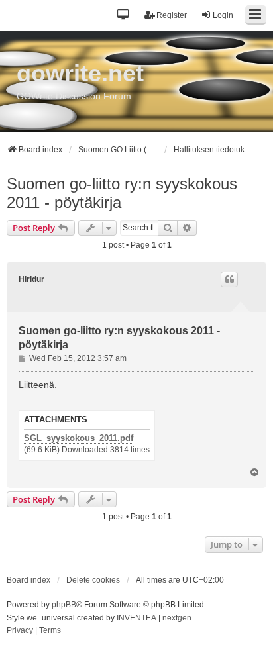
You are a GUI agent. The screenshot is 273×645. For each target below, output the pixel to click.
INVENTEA (136, 617)
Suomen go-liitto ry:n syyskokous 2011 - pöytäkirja (122, 193)
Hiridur (31, 279)
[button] (124, 15)
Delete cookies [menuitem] (93, 580)
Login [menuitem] (223, 15)
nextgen (176, 617)
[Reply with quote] (229, 279)
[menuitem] (20, 631)
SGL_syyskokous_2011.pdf (78, 438)
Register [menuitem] (171, 15)
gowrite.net (80, 73)
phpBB (64, 604)
